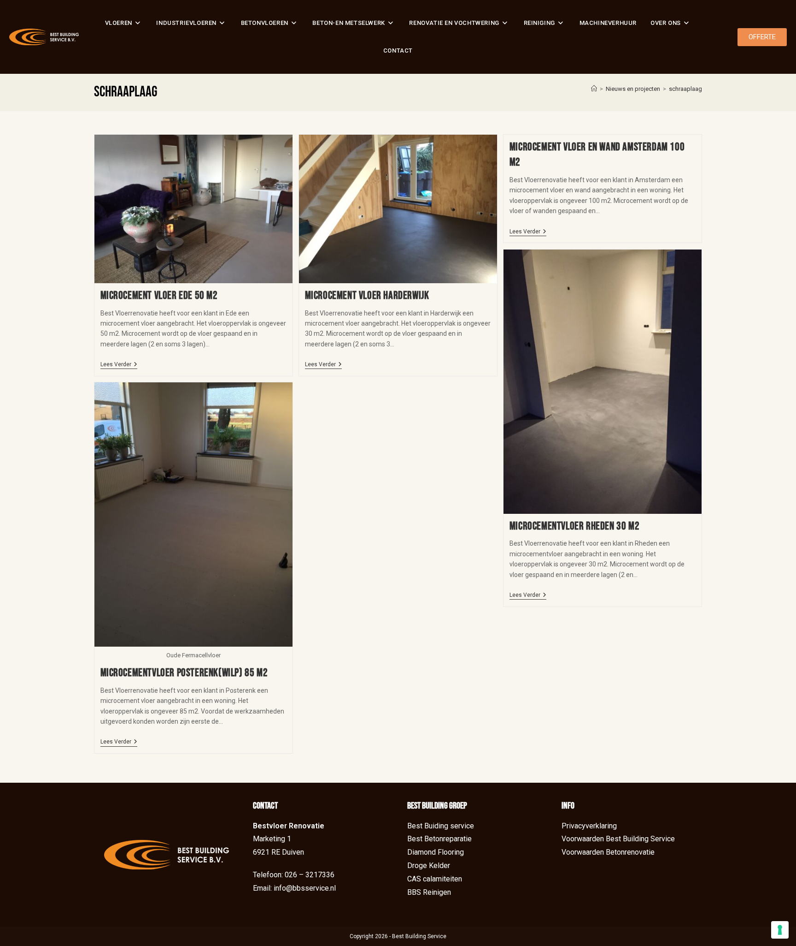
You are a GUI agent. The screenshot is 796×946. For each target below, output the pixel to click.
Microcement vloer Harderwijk (367, 295)
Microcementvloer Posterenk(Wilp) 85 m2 (184, 672)
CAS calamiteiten (434, 879)
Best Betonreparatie (439, 838)
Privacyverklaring (589, 825)
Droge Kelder (428, 865)
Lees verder (118, 364)
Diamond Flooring (435, 852)
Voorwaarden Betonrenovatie (608, 852)
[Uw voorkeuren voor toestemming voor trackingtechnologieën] (780, 930)
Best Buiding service (440, 825)
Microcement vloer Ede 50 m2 (159, 295)
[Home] (594, 88)
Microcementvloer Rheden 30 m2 (574, 526)
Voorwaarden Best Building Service (618, 838)
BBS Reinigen (429, 892)
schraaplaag (685, 88)
